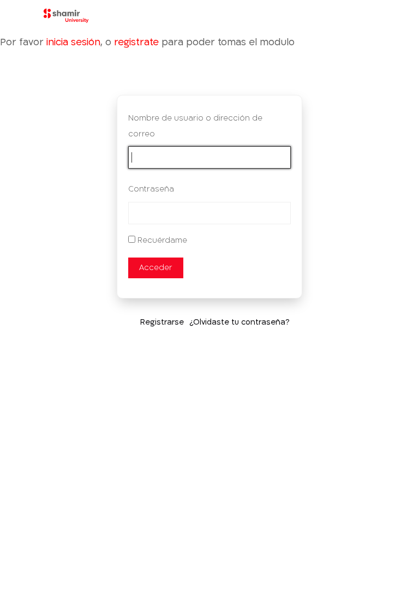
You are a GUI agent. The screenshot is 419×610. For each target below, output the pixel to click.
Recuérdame (162, 240)
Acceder (155, 267)
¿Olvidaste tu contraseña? (239, 322)
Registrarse (162, 322)
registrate (136, 42)
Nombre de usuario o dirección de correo (195, 126)
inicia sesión (73, 42)
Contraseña (151, 189)
